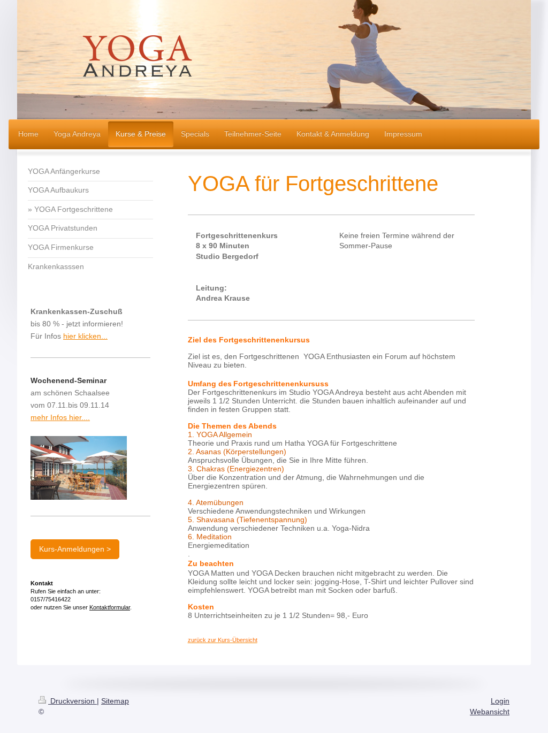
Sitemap (115, 701)
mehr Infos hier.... (60, 417)
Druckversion (72, 701)
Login (500, 701)
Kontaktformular (109, 607)
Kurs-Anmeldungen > (75, 549)
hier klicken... (85, 336)
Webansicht (489, 711)
